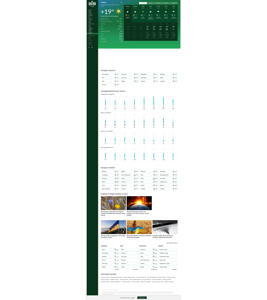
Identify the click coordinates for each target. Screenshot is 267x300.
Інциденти (91, 28)
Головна (90, 10)
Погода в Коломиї (151, 277)
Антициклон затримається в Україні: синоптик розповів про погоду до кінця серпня (113, 213)
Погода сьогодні (126, 281)
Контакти (90, 43)
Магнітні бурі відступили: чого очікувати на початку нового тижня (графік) (138, 213)
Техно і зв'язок (91, 23)
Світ (89, 17)
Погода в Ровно (105, 279)
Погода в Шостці (146, 279)
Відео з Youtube (92, 36)
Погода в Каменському (116, 277)
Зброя (90, 26)
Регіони (90, 19)
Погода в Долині (166, 279)
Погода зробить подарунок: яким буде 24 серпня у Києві (113, 236)
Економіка (91, 15)
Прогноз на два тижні (157, 281)
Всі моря (174, 269)
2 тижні (166, 3)
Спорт (90, 21)
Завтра (150, 3)
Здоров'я (90, 29)
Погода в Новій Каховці (129, 277)
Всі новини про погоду (172, 242)
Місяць (173, 3)
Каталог (90, 42)
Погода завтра (135, 281)
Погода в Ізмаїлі (105, 277)
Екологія (90, 18)
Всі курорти (154, 269)
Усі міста (117, 269)
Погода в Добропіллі (115, 281)
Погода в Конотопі (141, 277)
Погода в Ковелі (105, 281)
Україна (90, 12)
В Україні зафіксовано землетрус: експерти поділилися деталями (162, 236)
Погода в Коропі (161, 277)
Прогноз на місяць (169, 281)
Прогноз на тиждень (145, 281)
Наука (90, 22)
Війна (90, 11)
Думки (90, 37)
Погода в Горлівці (156, 279)
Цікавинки (91, 32)
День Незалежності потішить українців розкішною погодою (139, 236)
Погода (90, 33)
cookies (133, 297)
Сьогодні (143, 3)
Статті (90, 38)
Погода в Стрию (114, 279)
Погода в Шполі (124, 279)
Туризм (90, 30)
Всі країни (135, 269)
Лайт (89, 25)
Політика (90, 14)
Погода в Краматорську (135, 279)
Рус (91, 45)
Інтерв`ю (90, 40)
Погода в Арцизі (171, 277)
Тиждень (158, 3)
